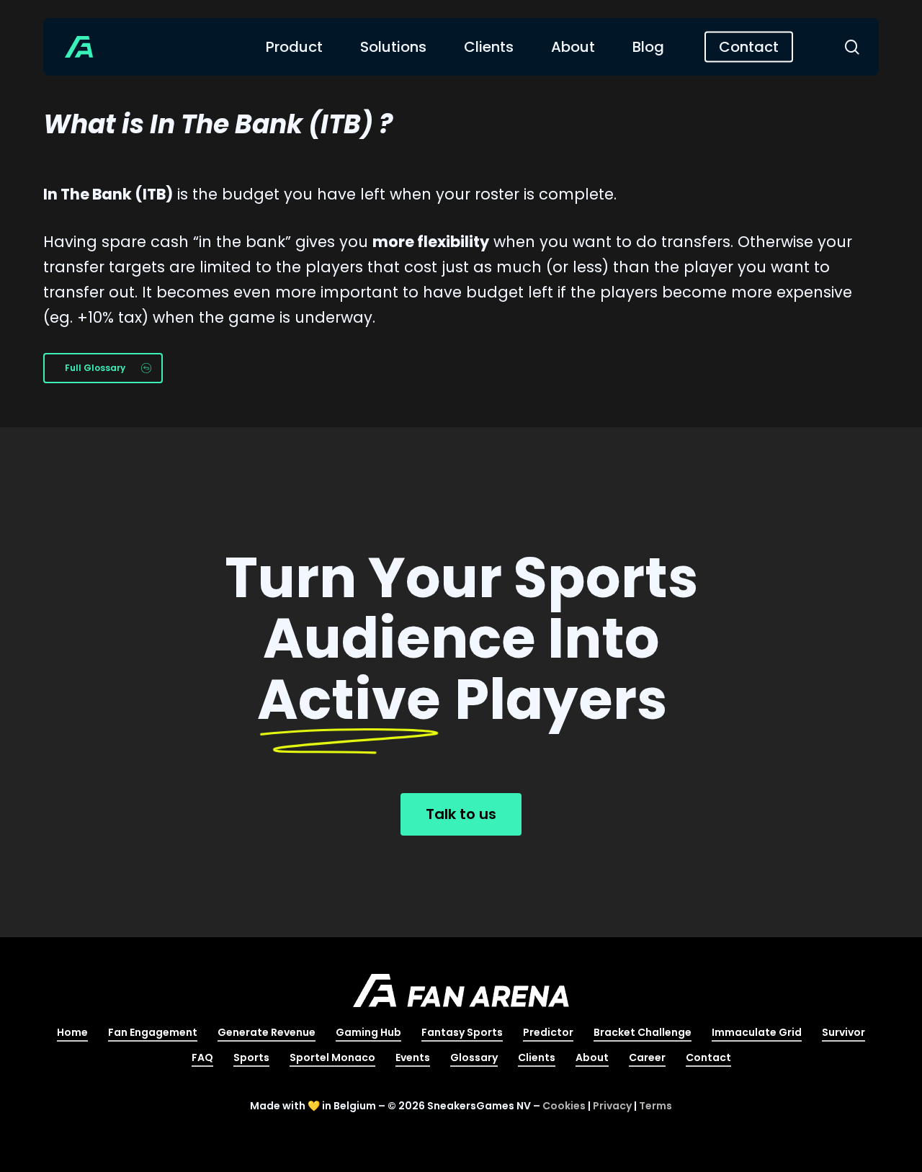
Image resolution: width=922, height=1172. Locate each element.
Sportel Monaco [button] (332, 1057)
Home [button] (72, 1032)
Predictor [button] (548, 1032)
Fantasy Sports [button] (462, 1032)
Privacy (612, 1106)
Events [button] (412, 1057)
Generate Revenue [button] (266, 1032)
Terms (655, 1106)
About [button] (592, 1057)
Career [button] (647, 1057)
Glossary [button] (474, 1057)
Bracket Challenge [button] (643, 1032)
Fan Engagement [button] (152, 1032)
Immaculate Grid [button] (757, 1032)
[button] (103, 368)
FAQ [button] (202, 1057)
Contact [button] (708, 1057)
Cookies (564, 1106)
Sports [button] (251, 1057)
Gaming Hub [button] (368, 1032)
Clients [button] (536, 1057)
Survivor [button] (843, 1032)
